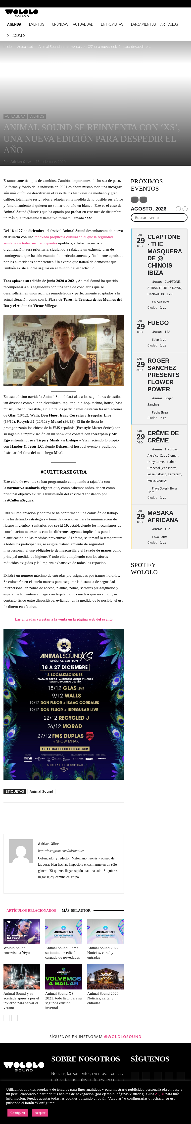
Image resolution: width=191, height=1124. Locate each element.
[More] (91, 813)
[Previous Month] (178, 208)
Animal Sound (41, 791)
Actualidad (83, 24)
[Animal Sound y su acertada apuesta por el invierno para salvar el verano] (21, 976)
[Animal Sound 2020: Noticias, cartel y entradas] (105, 976)
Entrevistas (112, 24)
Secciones (16, 35)
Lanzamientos (143, 24)
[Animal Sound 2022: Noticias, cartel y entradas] (105, 931)
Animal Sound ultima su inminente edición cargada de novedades (62, 952)
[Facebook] (141, 3)
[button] (134, 3)
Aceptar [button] (40, 1113)
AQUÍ (159, 1094)
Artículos (169, 24)
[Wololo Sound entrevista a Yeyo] (21, 931)
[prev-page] (6, 1018)
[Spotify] (166, 3)
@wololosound (123, 1036)
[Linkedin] (157, 3)
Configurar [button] (17, 1113)
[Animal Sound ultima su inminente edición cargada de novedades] (63, 931)
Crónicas (60, 24)
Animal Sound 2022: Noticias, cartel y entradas (103, 952)
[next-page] (14, 1018)
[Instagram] (149, 3)
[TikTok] (174, 3)
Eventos (36, 24)
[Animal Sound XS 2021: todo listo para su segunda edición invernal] (63, 976)
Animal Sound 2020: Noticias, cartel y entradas (103, 998)
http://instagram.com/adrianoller (61, 851)
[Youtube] (182, 3)
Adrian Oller (20, 161)
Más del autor (76, 911)
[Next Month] (185, 208)
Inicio (7, 46)
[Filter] (135, 200)
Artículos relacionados (31, 911)
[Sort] (143, 200)
